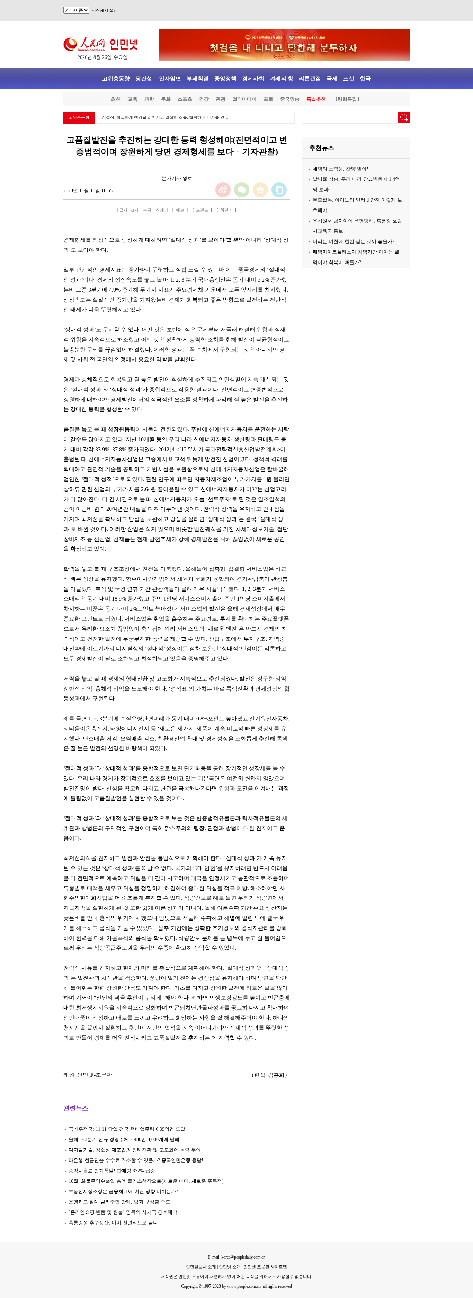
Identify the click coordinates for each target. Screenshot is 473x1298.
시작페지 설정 (105, 10)
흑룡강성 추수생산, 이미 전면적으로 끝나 (113, 1222)
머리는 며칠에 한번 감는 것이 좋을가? (353, 241)
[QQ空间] (260, 189)
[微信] (241, 189)
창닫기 (226, 210)
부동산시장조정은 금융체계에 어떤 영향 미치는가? (123, 1191)
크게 (134, 210)
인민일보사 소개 (201, 1266)
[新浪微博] (223, 189)
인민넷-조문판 (94, 1075)
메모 (180, 210)
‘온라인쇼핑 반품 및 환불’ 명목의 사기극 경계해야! (124, 1212)
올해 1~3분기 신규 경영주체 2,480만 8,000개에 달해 (124, 1139)
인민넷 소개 (229, 1266)
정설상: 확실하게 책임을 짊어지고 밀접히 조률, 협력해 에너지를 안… (165, 117)
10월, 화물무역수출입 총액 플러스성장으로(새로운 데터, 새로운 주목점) (146, 1181)
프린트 (202, 210)
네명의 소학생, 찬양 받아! (340, 168)
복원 (147, 210)
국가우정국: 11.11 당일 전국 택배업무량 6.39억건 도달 (127, 1129)
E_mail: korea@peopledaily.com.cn (236, 1257)
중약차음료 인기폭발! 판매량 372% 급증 (112, 1170)
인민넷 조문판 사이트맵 (265, 1266)
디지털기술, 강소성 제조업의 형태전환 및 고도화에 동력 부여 (135, 1150)
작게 (160, 210)
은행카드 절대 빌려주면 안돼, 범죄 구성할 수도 (119, 1201)
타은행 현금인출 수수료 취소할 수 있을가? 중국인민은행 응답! (136, 1160)
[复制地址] (279, 189)
